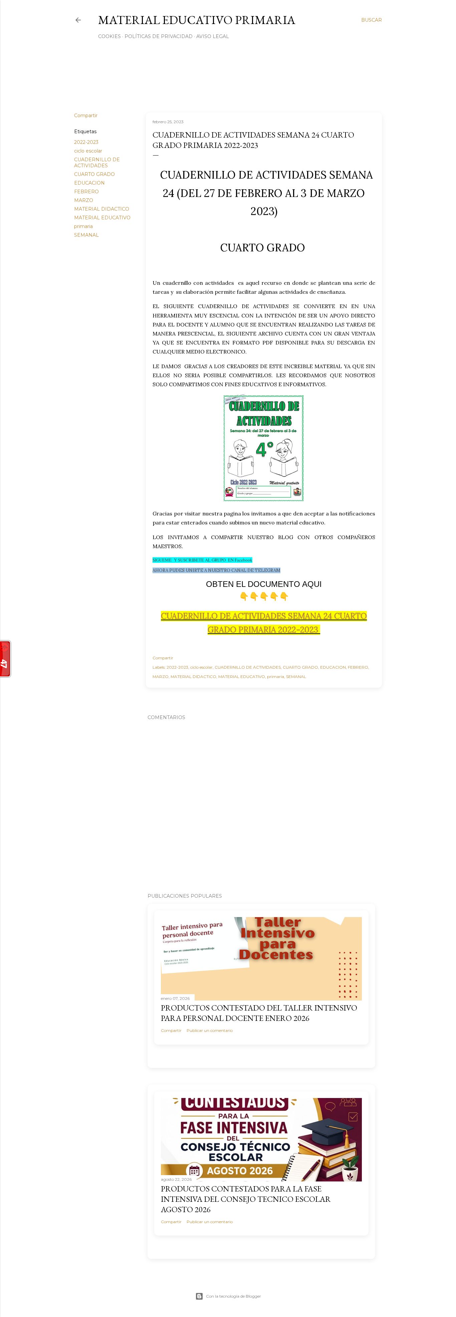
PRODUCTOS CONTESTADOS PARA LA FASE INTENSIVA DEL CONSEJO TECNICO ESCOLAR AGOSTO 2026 (246, 1199)
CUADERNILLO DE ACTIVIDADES (97, 163)
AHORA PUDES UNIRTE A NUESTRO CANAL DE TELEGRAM (216, 570)
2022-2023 (86, 142)
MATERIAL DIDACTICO (101, 209)
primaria (83, 226)
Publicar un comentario (210, 1030)
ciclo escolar (88, 151)
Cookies (109, 36)
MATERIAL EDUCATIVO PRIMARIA (196, 20)
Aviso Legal (212, 36)
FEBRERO (86, 192)
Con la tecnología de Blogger (233, 1296)
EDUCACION (89, 183)
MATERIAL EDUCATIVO (102, 218)
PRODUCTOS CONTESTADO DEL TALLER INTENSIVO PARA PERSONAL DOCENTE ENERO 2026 (259, 1013)
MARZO (83, 200)
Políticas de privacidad (159, 36)
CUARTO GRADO (94, 174)
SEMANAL (86, 235)
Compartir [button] (85, 116)
